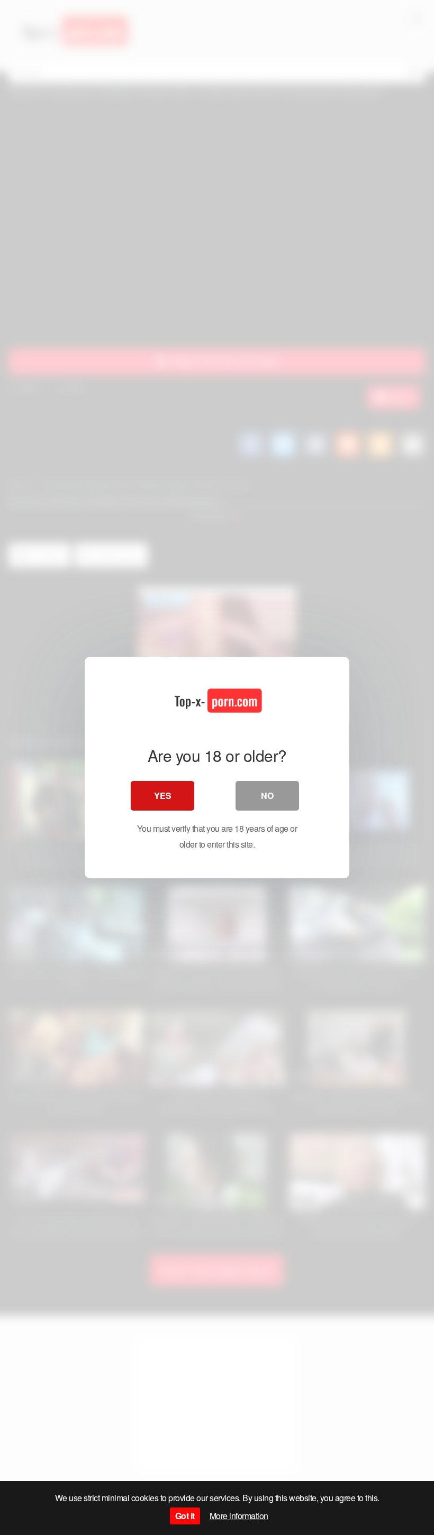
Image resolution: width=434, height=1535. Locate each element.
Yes (162, 795)
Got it (185, 1516)
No (267, 795)
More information (239, 1516)
